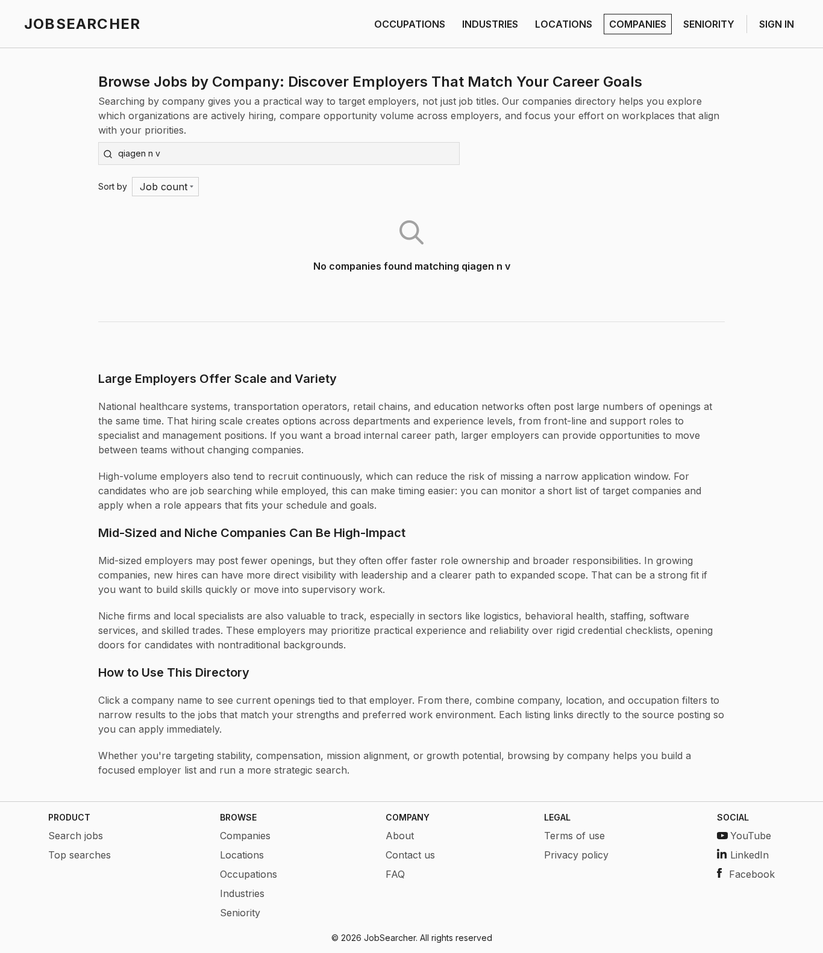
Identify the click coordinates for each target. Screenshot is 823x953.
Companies (245, 836)
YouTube (750, 836)
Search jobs (75, 836)
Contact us (410, 855)
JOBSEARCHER (82, 24)
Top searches (79, 855)
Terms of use (574, 836)
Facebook (752, 874)
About (400, 836)
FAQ (395, 874)
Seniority (240, 913)
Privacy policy (576, 855)
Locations (242, 855)
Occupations (248, 874)
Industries (242, 893)
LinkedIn (749, 855)
